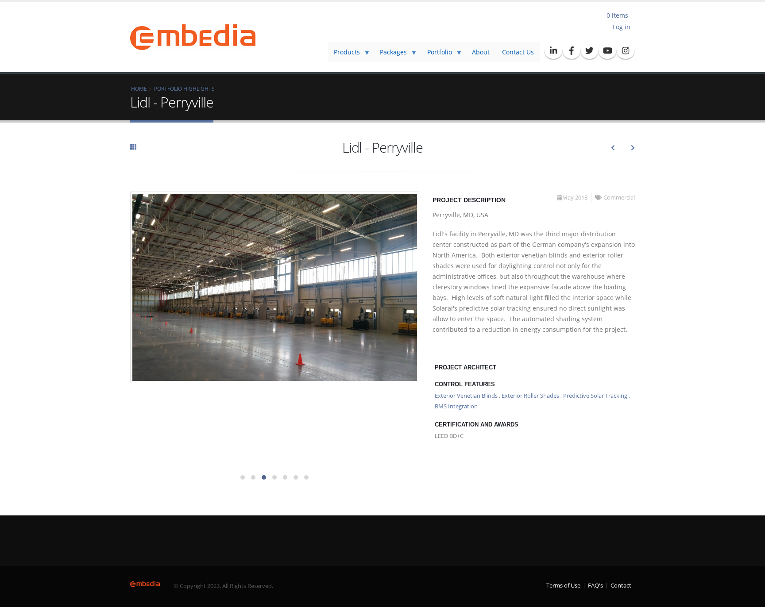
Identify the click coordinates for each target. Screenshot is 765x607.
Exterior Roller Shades (530, 396)
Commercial (619, 197)
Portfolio (436, 55)
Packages (390, 55)
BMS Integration (456, 406)
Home (139, 88)
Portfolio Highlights (184, 88)
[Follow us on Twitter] (589, 51)
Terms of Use (563, 585)
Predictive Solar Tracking (595, 396)
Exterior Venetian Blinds (466, 396)
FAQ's (595, 585)
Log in (621, 27)
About (481, 52)
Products (344, 55)
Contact (620, 585)
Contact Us (518, 52)
